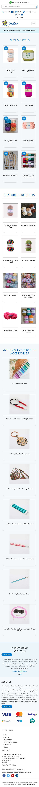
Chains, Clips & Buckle (10, 175)
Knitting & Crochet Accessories (19, 454)
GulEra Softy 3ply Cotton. (28, 331)
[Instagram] (16, 775)
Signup (34, 12)
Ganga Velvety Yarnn (11, 330)
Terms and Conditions (10, 742)
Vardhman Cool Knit (10, 295)
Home (5, 734)
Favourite (8, 12)
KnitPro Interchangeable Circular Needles (19, 559)
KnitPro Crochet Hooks (19, 384)
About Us (7, 737)
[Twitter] (8, 775)
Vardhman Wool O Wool (10, 226)
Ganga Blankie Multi (10, 105)
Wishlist (20, 12)
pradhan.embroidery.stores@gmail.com (19, 772)
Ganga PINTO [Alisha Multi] (10, 261)
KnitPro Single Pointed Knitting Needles (19, 489)
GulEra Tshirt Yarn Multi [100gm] (28, 296)
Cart (20, 14)
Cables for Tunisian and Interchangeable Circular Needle (19, 629)
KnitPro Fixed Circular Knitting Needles (19, 419)
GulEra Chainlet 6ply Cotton (10, 141)
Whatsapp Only (19, 769)
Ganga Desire (28, 105)
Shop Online (19, 17)
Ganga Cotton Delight (10, 71)
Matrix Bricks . (30, 784)
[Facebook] (4, 775)
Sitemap (6, 747)
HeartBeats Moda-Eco (28, 71)
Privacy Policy (8, 739)
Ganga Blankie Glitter (28, 225)
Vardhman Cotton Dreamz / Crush (28, 176)
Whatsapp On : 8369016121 (21, 2)
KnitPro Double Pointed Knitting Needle (19, 524)
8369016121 (10, 769)
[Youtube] (12, 775)
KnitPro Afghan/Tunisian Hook (19, 594)
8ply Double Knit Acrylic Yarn (28, 141)
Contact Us (7, 744)
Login (28, 12)
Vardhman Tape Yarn (28, 260)
